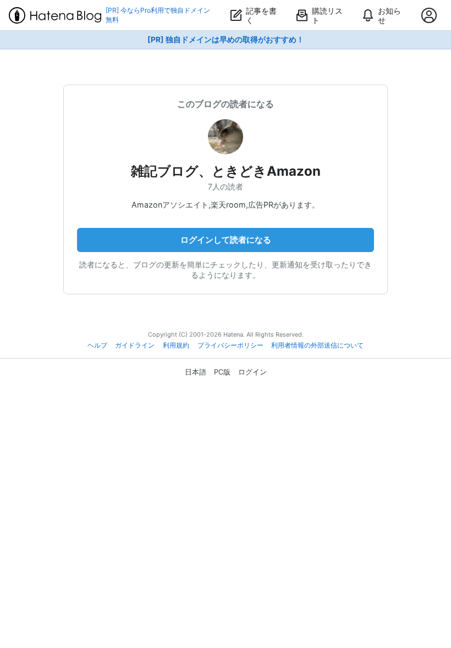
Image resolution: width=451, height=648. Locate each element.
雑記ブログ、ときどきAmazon (226, 171)
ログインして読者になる (225, 239)
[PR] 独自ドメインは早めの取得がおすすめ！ (225, 39)
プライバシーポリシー (230, 345)
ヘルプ (97, 345)
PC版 (222, 371)
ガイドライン (135, 345)
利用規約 (176, 345)
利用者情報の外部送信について (317, 345)
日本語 (195, 371)
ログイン (252, 371)
